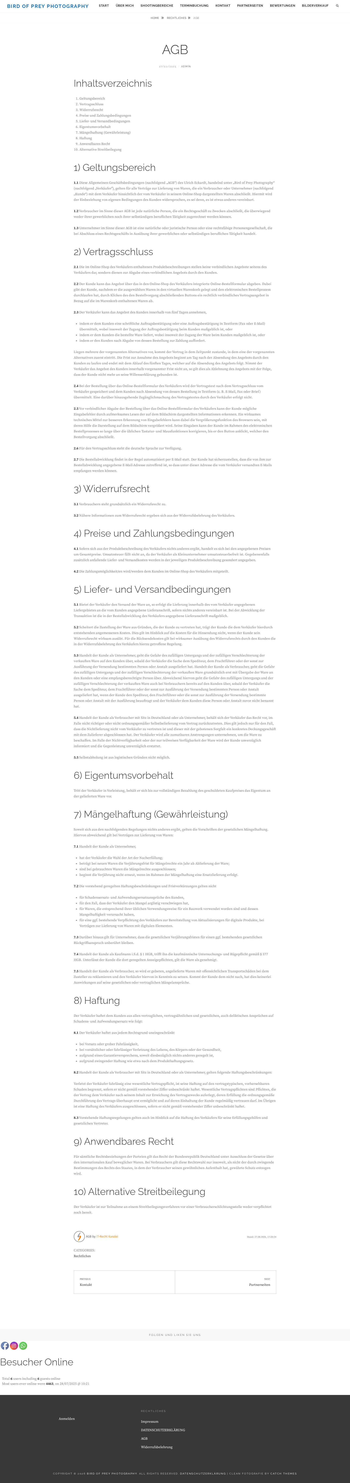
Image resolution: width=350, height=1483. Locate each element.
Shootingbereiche (157, 5)
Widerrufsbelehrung (157, 1447)
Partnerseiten (250, 5)
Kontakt (223, 5)
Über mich (125, 5)
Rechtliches (176, 17)
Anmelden (67, 1419)
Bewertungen (282, 5)
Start (104, 5)
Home (155, 17)
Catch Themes (283, 1473)
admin (186, 66)
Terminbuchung (194, 5)
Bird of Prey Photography (48, 6)
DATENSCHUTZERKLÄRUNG (163, 1430)
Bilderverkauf (315, 5)
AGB (144, 1438)
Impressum (149, 1421)
